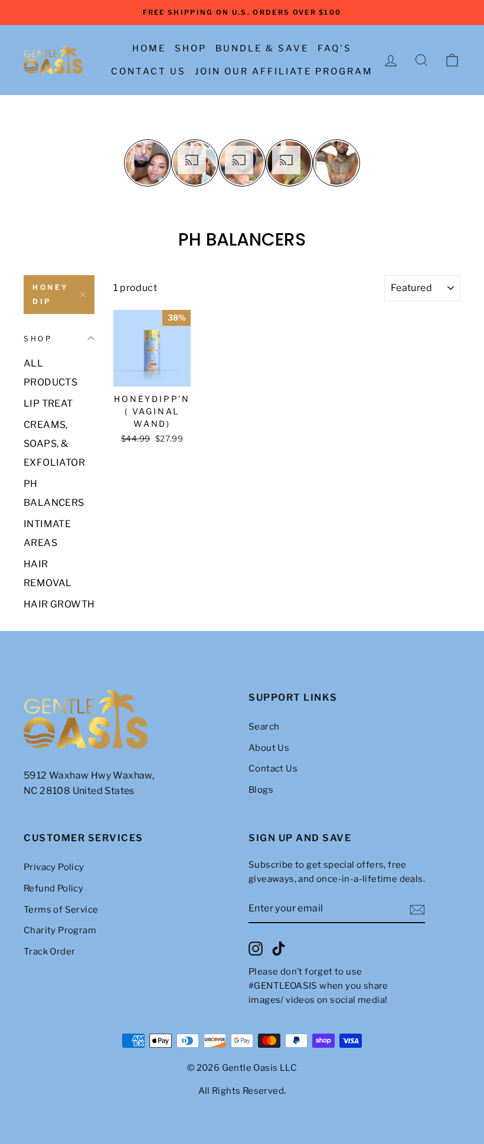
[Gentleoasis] (130, 719)
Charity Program (60, 930)
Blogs (260, 790)
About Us (268, 748)
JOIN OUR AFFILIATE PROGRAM (284, 71)
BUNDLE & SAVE (262, 48)
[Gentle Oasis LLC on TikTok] (279, 948)
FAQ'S (335, 48)
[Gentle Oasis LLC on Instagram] (255, 948)
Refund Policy (53, 888)
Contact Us (148, 71)
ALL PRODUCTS (50, 373)
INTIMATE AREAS (47, 533)
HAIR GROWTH (59, 604)
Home (149, 48)
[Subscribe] (417, 909)
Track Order (49, 951)
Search (263, 726)
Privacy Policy (54, 867)
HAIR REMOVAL (48, 573)
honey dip (50, 294)
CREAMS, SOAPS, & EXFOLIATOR (54, 443)
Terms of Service (61, 909)
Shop (191, 48)
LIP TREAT (48, 403)
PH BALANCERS (54, 493)
